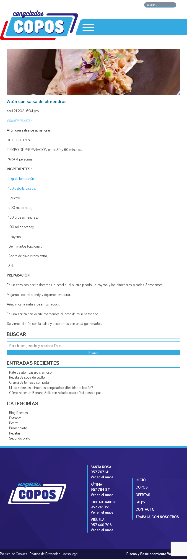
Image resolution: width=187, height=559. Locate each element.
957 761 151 (100, 507)
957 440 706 (101, 525)
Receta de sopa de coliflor (27, 377)
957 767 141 (100, 472)
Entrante (15, 418)
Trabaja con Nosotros (157, 517)
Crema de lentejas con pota (29, 382)
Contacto (145, 509)
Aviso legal (70, 554)
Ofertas (142, 495)
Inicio (140, 480)
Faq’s (140, 502)
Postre (13, 423)
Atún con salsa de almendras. (37, 101)
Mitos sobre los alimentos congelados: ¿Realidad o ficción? (51, 388)
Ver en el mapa (102, 477)
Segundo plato (19, 438)
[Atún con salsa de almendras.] (93, 93)
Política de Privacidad (45, 554)
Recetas (15, 433)
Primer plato (18, 428)
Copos (141, 487)
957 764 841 (101, 490)
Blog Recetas (18, 413)
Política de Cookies (13, 554)
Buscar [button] (93, 353)
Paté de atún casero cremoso (30, 372)
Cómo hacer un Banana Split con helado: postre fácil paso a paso (56, 393)
